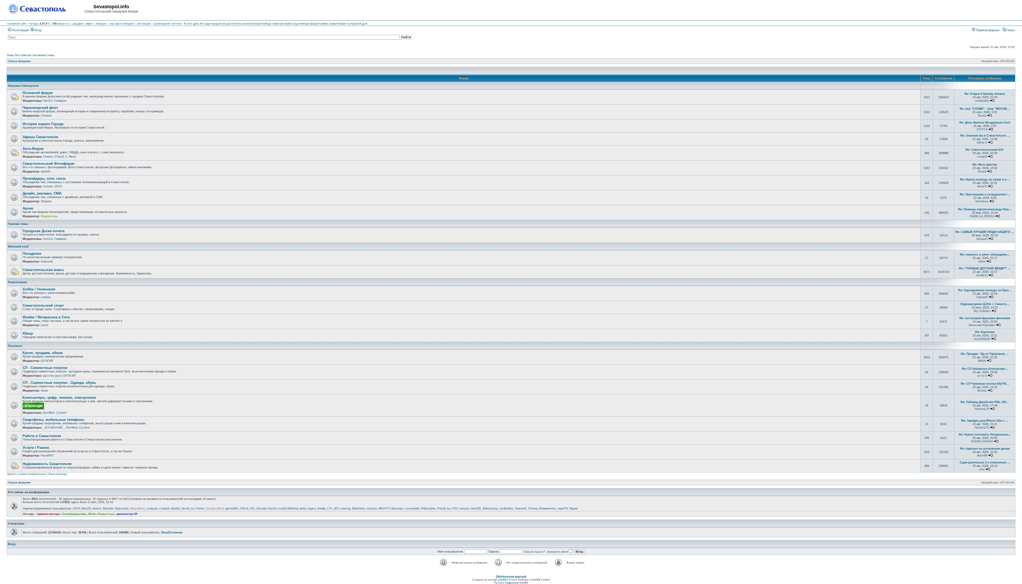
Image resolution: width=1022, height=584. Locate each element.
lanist (303, 508)
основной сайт (16, 23)
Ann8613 (982, 275)
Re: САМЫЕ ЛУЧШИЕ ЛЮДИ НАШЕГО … (984, 231)
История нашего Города (43, 124)
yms (982, 469)
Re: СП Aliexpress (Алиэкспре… (985, 368)
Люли (44, 390)
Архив (28, 208)
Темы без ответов (19, 55)
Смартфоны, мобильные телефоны (53, 420)
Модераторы (49, 216)
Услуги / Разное (36, 448)
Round (982, 115)
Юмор (28, 333)
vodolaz (46, 297)
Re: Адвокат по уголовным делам (985, 448)
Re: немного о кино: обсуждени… (985, 254)
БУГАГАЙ (47, 360)
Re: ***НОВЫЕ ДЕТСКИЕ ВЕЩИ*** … (985, 268)
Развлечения (17, 282)
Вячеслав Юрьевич (982, 325)
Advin (982, 261)
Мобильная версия (511, 576)
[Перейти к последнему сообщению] (992, 100)
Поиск (1010, 30)
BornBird (48, 412)
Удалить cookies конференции (26, 473)
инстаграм (144, 23)
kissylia (261, 508)
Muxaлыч (397, 508)
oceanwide (412, 508)
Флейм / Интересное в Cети (46, 317)
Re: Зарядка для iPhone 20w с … (984, 420)
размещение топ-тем (167, 23)
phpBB (502, 579)
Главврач (60, 100)
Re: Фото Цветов (984, 164)
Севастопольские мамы (43, 270)
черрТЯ (562, 508)
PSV (455, 508)
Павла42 (982, 297)
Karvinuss (981, 201)
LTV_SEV (333, 508)
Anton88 (982, 455)
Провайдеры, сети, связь (44, 178)
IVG (252, 508)
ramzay (464, 508)
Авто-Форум (33, 149)
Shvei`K (982, 186)
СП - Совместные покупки (45, 368)
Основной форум (38, 93)
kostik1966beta (288, 508)
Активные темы (43, 55)
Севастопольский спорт (43, 305)
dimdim (175, 508)
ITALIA (244, 508)
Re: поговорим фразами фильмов (984, 318)
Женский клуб (18, 246)
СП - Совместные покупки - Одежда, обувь (59, 383)
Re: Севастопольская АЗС (985, 149)
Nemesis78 (982, 408)
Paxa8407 (47, 455)
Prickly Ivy (444, 508)
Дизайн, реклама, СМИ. (42, 193)
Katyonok (47, 261)
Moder (92, 513)
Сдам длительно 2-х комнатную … (985, 462)
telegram (101, 23)
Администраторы (48, 513)
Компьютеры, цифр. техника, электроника (59, 398)
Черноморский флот (40, 108)
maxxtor (371, 508)
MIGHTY (384, 508)
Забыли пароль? (534, 551)
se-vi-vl (982, 375)
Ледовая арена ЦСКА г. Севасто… (984, 304)
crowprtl (982, 156)
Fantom (48, 156)
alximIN (45, 171)
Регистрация (20, 30)
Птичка (533, 508)
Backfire (108, 508)
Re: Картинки (985, 332)
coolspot (151, 508)
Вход (37, 30)
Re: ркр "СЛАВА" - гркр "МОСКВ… (985, 108)
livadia (321, 508)
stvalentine (982, 100)
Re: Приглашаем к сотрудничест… (985, 194)
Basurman (122, 508)
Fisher (200, 508)
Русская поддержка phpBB (511, 582)
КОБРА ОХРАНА (982, 441)
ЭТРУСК (982, 129)
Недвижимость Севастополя (47, 464)
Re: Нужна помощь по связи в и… (984, 179)
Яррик (573, 508)
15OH (76, 508)
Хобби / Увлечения (39, 289)
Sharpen (46, 201)
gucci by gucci (52, 375)
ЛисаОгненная (171, 532)
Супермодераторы (74, 513)
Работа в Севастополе (42, 436)
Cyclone (61, 412)
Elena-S (982, 142)
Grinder (48, 186)
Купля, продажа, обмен (43, 353)
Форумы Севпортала (23, 85)
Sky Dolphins (982, 310)
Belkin (982, 360)
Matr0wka (358, 508)
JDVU (58, 186)
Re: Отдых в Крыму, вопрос (985, 93)
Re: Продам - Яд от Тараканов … (985, 353)
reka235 (475, 508)
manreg (346, 508)
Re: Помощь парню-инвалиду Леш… (985, 209)
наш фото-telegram (122, 23)
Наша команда (57, 473)
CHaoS (59, 156)
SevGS (47, 100)
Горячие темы (18, 223)
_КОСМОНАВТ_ (54, 427)
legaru (312, 508)
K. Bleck (70, 156)
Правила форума (987, 30)
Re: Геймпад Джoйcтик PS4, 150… (985, 402)
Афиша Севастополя (40, 137)
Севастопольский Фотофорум (49, 164)
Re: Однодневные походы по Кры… (984, 290)
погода (33, 23)
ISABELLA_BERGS (982, 216)
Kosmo (272, 508)
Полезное (15, 345)
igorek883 (231, 508)
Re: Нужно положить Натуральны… (985, 434)
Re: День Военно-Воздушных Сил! (984, 122)
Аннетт (96, 508)
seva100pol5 (982, 338)
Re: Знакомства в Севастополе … (984, 135)
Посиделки (32, 254)
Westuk (982, 390)
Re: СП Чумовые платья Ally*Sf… (985, 383)
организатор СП (126, 513)
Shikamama (490, 508)
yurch (44, 325)
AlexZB (86, 508)
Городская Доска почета (43, 231)
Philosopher (428, 508)
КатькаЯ (982, 238)
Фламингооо (547, 508)
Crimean (46, 115)
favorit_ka (188, 508)
